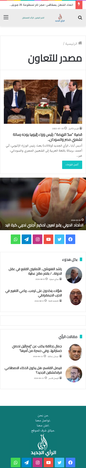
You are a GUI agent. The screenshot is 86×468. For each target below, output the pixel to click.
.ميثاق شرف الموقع (43, 430)
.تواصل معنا (43, 420)
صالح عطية (54, 279)
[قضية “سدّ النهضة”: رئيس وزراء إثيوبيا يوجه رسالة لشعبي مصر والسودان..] (43, 102)
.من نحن (43, 415)
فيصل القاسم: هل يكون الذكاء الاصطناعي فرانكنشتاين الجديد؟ (33, 370)
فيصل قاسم (54, 378)
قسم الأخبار (74, 128)
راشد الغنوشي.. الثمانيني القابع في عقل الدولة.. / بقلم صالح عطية (35, 271)
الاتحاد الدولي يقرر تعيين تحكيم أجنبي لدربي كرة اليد (44, 225)
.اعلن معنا (43, 425)
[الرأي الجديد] (43, 18)
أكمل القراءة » (72, 165)
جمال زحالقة (53, 356)
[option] (43, 204)
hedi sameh (53, 301)
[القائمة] (6, 19)
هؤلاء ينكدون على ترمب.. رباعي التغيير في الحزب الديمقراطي (33, 293)
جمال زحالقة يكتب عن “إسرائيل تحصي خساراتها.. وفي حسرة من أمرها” (37, 348)
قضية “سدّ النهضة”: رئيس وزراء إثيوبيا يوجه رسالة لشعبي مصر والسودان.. (47, 137)
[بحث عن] (80, 19)
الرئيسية (71, 43)
